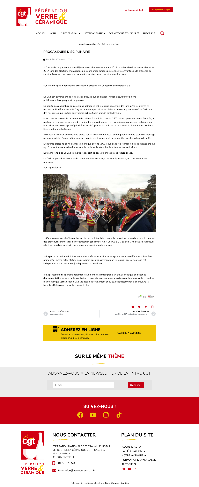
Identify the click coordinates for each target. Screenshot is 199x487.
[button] (162, 33)
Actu (52, 33)
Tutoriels (149, 33)
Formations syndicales (124, 33)
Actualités (91, 44)
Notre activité (93, 33)
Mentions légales (110, 483)
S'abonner (135, 384)
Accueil (41, 33)
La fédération (68, 33)
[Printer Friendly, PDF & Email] (147, 297)
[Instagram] (106, 415)
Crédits (125, 483)
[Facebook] (80, 415)
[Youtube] (93, 415)
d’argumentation (52, 278)
